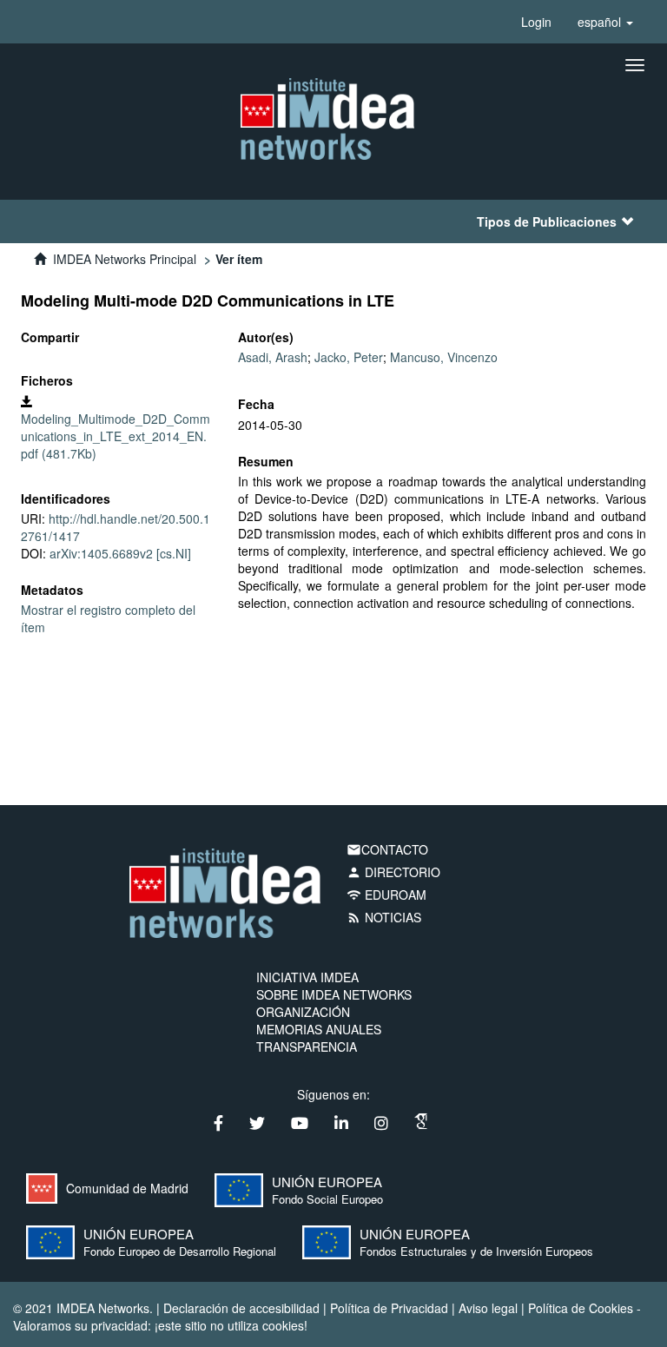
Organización (303, 1011)
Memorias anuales (318, 1029)
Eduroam (386, 894)
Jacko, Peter (348, 357)
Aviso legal (488, 1308)
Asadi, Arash (272, 357)
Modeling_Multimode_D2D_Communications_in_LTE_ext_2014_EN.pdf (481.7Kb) (115, 436)
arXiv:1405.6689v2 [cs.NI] (120, 553)
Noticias (384, 917)
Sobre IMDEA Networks (334, 994)
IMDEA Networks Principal (124, 258)
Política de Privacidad (389, 1308)
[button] (605, 21)
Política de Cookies (580, 1308)
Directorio (393, 872)
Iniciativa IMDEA (307, 977)
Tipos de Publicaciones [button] (547, 221)
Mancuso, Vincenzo (444, 357)
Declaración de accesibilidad (241, 1308)
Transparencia (306, 1046)
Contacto (387, 849)
